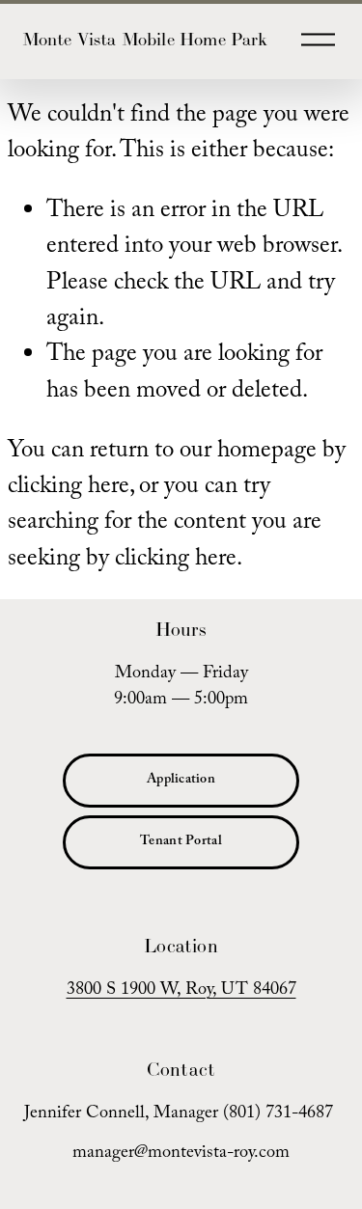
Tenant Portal (181, 842)
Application (181, 780)
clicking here (68, 488)
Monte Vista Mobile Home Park (145, 39)
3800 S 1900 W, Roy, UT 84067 (181, 991)
